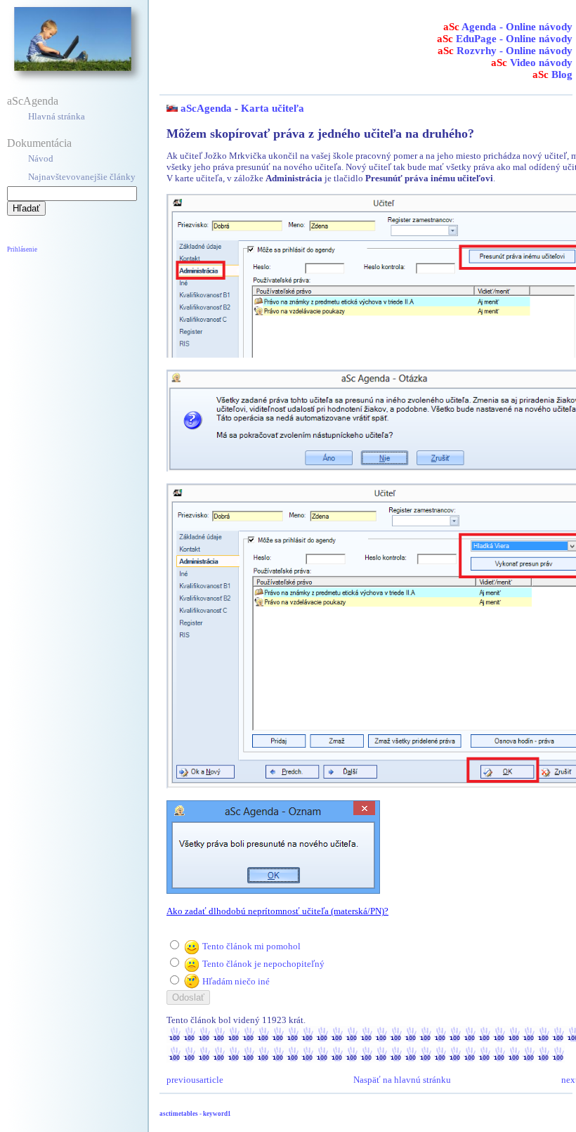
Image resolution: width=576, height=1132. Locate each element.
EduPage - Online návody (504, 38)
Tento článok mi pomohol (251, 946)
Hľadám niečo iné (236, 981)
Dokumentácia (39, 143)
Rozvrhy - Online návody (505, 50)
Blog (552, 74)
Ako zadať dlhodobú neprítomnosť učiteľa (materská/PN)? (277, 911)
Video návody (531, 62)
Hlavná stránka (56, 116)
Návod (40, 158)
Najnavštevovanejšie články (82, 176)
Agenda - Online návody (507, 26)
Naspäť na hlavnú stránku (402, 1079)
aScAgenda (32, 101)
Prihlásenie (22, 249)
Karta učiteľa (272, 108)
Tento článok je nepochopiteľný (263, 963)
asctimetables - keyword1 (195, 1113)
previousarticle (194, 1079)
